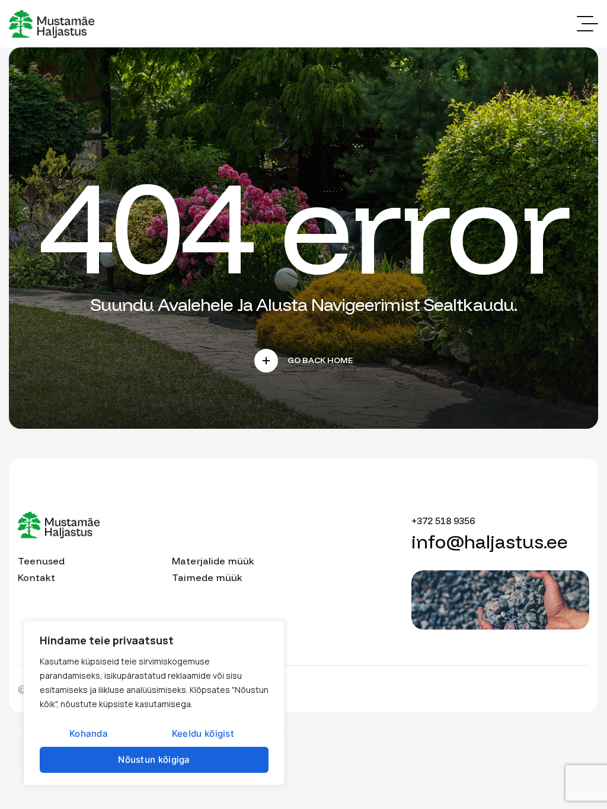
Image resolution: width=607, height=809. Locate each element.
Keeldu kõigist (203, 733)
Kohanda (88, 733)
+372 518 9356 (443, 521)
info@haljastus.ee (489, 541)
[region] (154, 703)
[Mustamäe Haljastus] (51, 24)
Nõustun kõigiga (154, 759)
